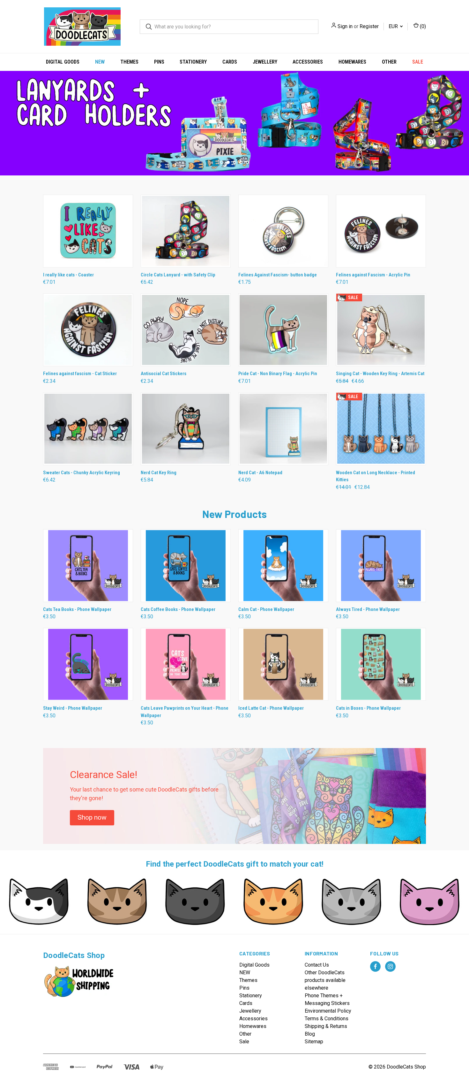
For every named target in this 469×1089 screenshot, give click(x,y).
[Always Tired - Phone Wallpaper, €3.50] (381, 565)
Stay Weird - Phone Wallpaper (72, 708)
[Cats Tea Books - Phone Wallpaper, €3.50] (88, 565)
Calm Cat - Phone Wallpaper (266, 609)
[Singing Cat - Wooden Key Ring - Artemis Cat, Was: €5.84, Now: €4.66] (381, 330)
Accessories (308, 62)
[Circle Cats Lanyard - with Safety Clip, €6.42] (185, 231)
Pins (159, 62)
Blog (310, 1034)
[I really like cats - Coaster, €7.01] (88, 231)
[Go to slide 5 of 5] (247, 162)
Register (369, 26)
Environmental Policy (328, 1011)
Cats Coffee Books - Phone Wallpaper (178, 609)
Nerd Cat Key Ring (158, 472)
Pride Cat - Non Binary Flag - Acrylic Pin (277, 373)
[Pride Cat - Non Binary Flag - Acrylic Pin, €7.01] (283, 330)
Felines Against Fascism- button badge (277, 275)
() (422, 26)
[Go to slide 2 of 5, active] (228, 162)
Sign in (345, 26)
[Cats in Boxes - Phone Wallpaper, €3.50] (381, 664)
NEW (100, 62)
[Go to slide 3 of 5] (463, 116)
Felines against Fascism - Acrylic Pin (373, 275)
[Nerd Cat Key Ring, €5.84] (185, 429)
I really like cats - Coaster (68, 275)
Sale (417, 62)
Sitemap (314, 1042)
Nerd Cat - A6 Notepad (260, 472)
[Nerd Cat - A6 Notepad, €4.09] (283, 429)
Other (389, 62)
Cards (229, 62)
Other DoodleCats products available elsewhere (325, 980)
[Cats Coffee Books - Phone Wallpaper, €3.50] (185, 565)
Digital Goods (62, 62)
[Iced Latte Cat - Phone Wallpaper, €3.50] (283, 664)
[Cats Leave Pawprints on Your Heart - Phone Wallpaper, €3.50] (185, 664)
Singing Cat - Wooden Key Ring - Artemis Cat (380, 373)
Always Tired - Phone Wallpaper (368, 609)
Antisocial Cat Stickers (163, 373)
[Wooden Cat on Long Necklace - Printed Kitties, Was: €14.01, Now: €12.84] (381, 429)
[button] (92, 817)
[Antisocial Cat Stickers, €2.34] (185, 330)
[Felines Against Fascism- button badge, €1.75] (283, 231)
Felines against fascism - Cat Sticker (80, 373)
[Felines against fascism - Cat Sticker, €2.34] (88, 330)
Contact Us (317, 965)
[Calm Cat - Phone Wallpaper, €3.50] (283, 565)
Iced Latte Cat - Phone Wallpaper (271, 708)
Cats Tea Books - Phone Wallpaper (77, 609)
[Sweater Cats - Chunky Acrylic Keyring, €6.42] (88, 429)
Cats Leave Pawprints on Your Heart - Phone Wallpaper (184, 711)
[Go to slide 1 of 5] (5, 116)
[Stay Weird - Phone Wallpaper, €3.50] (88, 664)
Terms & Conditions (326, 1019)
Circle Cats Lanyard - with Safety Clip (178, 275)
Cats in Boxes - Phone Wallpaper (368, 708)
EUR (394, 26)
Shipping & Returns (326, 1026)
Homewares (352, 62)
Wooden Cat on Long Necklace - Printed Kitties (375, 476)
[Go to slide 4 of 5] (240, 162)
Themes (129, 62)
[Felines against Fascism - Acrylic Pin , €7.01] (381, 231)
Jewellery (265, 62)
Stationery (193, 62)
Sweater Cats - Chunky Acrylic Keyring (81, 472)
